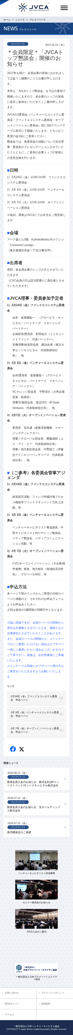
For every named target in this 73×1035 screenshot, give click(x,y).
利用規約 (45, 1003)
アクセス (9, 1014)
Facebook (13, 749)
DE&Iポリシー (12, 1003)
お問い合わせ (12, 993)
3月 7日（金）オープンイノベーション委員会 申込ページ (35, 730)
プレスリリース (18, 44)
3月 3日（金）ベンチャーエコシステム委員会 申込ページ (35, 714)
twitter (22, 750)
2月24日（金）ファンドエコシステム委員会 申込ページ (34, 698)
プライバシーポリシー (52, 993)
